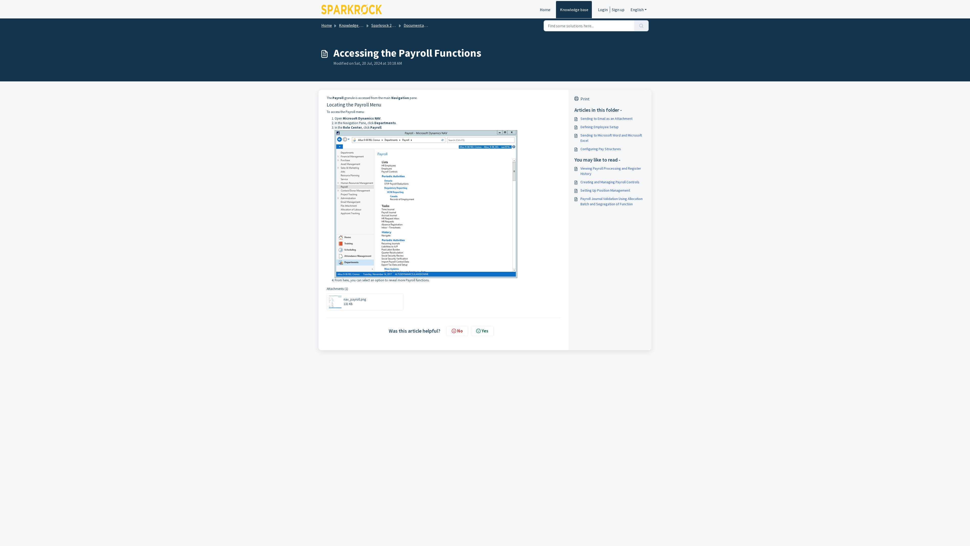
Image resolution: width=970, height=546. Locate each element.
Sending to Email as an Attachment (606, 118)
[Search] (641, 25)
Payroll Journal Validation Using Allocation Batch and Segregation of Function (611, 201)
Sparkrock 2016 (384, 25)
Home (545, 9)
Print (585, 98)
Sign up (618, 9)
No (460, 331)
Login (603, 9)
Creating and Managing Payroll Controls (609, 182)
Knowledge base (574, 9)
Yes (485, 331)
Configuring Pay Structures (600, 149)
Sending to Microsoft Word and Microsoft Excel (611, 138)
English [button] (637, 9)
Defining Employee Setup (599, 127)
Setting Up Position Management (605, 190)
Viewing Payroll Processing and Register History (610, 171)
